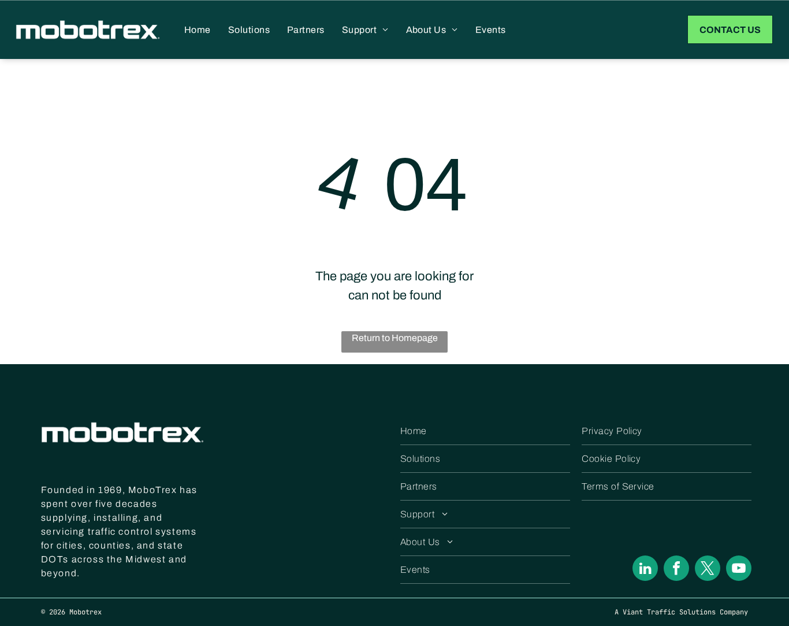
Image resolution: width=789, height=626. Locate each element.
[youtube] (738, 569)
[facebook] (676, 569)
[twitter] (707, 569)
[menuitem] (197, 29)
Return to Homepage (395, 338)
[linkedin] (645, 569)
